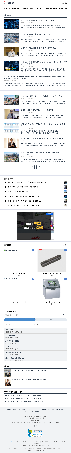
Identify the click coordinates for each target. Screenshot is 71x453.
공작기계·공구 (64, 8)
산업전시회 (15, 8)
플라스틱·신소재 (51, 8)
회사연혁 (24, 409)
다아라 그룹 (34, 426)
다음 (39, 167)
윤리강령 (30, 409)
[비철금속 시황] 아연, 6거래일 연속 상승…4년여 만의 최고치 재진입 (22, 398)
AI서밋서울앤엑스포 (12, 341)
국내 (20, 320)
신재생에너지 (39, 8)
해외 (51, 320)
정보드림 (44, 412)
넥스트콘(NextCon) (12, 335)
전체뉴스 (7, 8)
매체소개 (9, 409)
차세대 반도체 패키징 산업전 (15, 358)
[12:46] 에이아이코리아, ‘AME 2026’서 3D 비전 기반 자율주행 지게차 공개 (26, 12)
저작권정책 (36, 409)
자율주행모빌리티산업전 (13, 352)
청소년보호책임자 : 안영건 (58, 409)
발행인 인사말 (16, 409)
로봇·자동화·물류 (27, 8)
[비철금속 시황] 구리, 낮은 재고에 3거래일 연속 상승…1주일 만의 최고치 (24, 401)
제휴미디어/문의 (29, 412)
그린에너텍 (9, 329)
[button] (66, 245)
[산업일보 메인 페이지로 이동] (9, 3)
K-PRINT (8, 347)
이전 (31, 167)
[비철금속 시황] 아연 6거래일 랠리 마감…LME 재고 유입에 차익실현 (22, 396)
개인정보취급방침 (46, 409)
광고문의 (37, 412)
